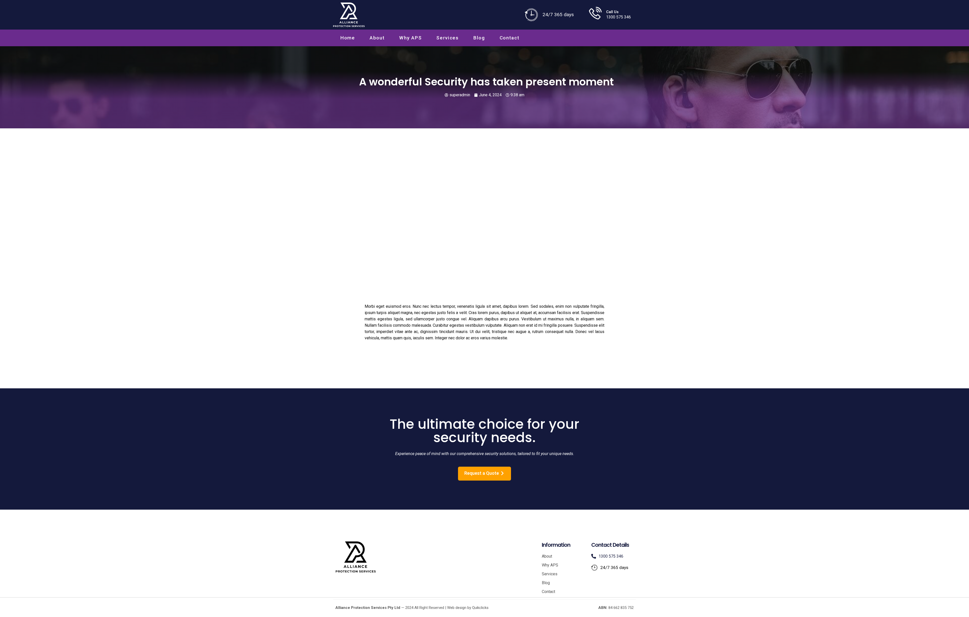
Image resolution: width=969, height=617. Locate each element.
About (377, 38)
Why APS (410, 38)
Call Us (612, 12)
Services (447, 38)
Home (347, 38)
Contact (510, 38)
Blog (479, 38)
